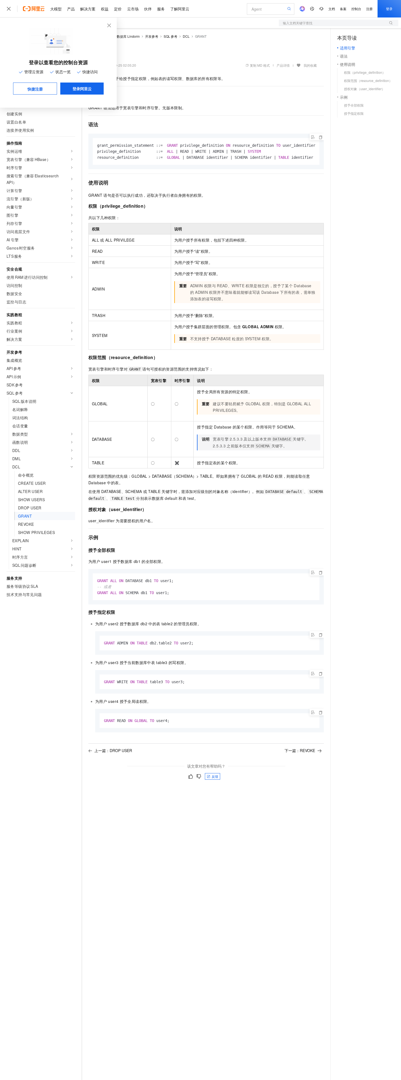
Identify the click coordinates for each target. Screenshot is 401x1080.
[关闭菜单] (8, 8)
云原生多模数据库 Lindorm (120, 36)
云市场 (133, 8)
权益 (105, 8)
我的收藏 (310, 65)
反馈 (215, 776)
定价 (118, 8)
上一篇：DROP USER (113, 750)
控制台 (356, 8)
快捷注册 (35, 89)
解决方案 (87, 8)
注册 (369, 8)
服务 (161, 8)
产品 (71, 8)
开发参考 (151, 36)
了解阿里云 (179, 8)
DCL (186, 36)
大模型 (56, 8)
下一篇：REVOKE (300, 750)
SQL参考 (170, 36)
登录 (389, 8)
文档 (331, 8)
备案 (343, 8)
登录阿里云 (82, 88)
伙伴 (148, 8)
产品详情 (283, 65)
